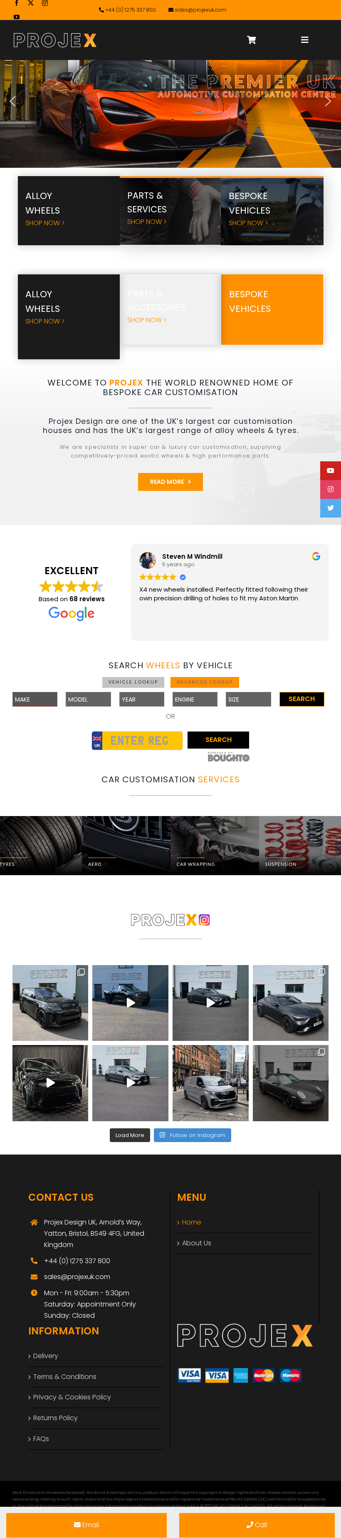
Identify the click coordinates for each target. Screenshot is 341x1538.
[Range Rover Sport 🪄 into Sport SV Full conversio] (50, 1083)
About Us (196, 1243)
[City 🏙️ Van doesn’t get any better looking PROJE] (211, 1083)
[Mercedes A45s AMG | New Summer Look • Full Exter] (130, 1083)
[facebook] (17, 3)
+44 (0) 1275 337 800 (130, 9)
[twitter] (31, 3)
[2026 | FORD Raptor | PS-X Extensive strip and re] (130, 1003)
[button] (12, 101)
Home (191, 1222)
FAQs (41, 1438)
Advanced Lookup (205, 682)
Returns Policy (55, 1418)
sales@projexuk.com (201, 9)
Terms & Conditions (64, 1376)
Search (302, 699)
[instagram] (45, 3)
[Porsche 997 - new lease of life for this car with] (291, 1083)
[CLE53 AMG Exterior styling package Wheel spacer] (291, 1003)
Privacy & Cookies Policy (72, 1397)
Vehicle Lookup (133, 682)
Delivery (45, 1356)
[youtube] (17, 17)
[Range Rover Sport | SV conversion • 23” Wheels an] (50, 1003)
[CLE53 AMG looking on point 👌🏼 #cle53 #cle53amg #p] (211, 1003)
